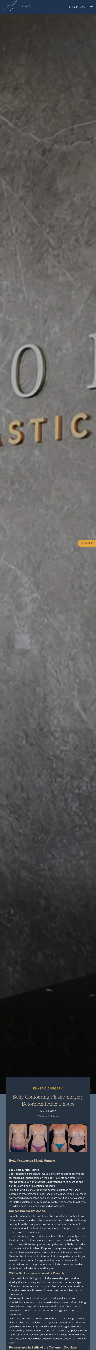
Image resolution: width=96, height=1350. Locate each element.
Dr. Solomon (53, 1116)
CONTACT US (87, 543)
